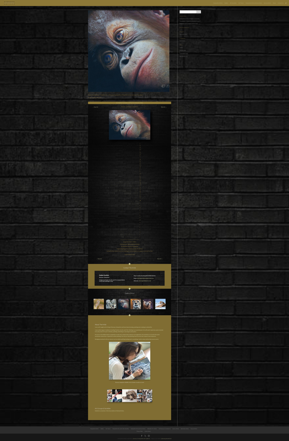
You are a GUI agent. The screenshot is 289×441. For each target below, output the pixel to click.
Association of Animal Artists (116, 410)
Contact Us (281, 3)
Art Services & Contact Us (165, 428)
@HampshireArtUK (166, 438)
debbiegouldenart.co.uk (145, 280)
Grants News (148, 431)
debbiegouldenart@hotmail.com (145, 278)
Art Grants (182, 41)
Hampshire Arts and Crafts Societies (120, 428)
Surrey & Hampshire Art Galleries (141, 438)
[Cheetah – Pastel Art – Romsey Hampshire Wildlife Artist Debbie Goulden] (136, 304)
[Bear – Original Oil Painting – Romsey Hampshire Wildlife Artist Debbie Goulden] (148, 304)
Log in (181, 47)
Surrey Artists (267, 3)
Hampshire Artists (218, 3)
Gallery (226, 3)
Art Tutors (241, 3)
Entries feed (183, 50)
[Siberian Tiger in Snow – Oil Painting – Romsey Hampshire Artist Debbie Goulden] (160, 304)
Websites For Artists (152, 428)
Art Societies (233, 3)
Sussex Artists (194, 428)
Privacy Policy (140, 431)
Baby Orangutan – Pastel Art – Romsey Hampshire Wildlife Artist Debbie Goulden (115, 95)
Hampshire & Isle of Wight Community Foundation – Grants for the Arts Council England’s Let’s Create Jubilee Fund (190, 21)
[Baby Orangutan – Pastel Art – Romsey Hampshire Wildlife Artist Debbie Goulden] (123, 304)
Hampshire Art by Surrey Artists (254, 3)
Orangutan (140, 191)
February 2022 (183, 34)
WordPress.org (184, 56)
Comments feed (184, 53)
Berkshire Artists (185, 428)
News (274, 3)
